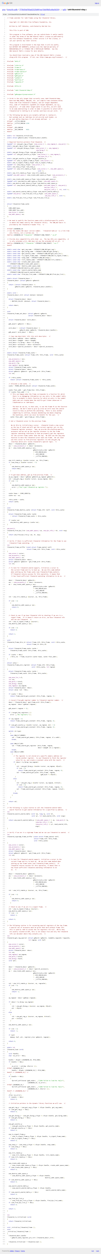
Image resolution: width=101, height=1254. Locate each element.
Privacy (17, 1251)
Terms (23, 1251)
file (42, 14)
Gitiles (12, 1251)
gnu (3, 9)
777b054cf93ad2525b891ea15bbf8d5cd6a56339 (39, 9)
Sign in (97, 3)
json (97, 1251)
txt (93, 1251)
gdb (64, 9)
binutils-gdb (12, 9)
